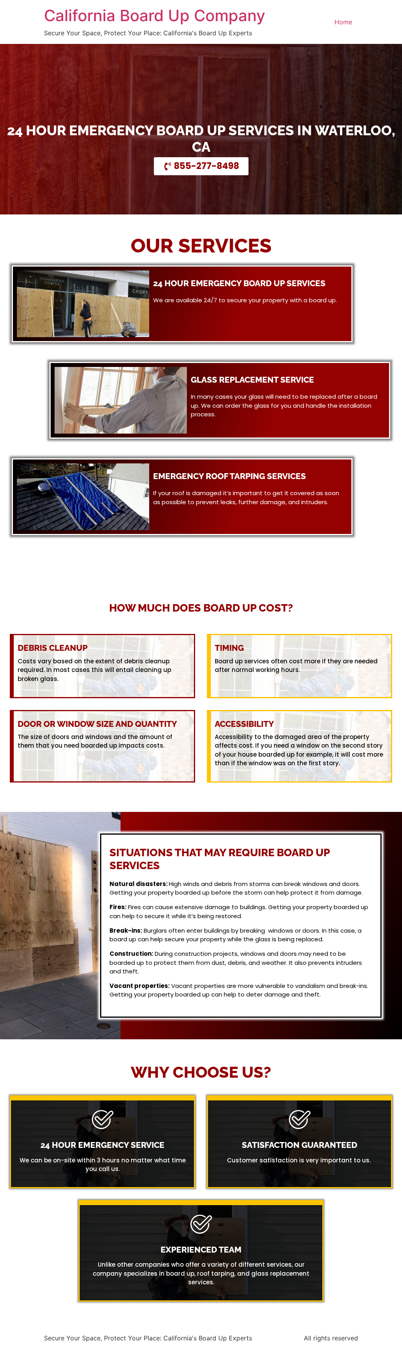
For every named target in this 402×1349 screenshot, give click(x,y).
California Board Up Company (154, 15)
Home (343, 22)
